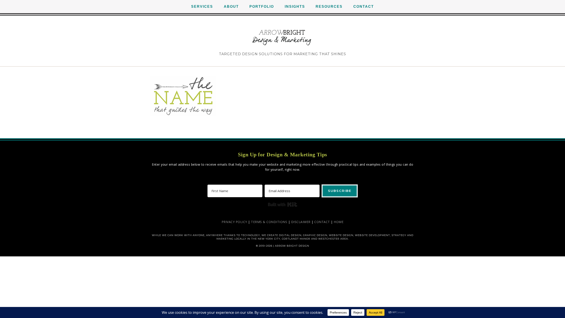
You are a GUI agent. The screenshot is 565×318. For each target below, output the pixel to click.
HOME (338, 222)
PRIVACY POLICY (234, 222)
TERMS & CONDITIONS (269, 222)
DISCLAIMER (301, 222)
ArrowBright (282, 37)
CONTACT (322, 222)
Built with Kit (282, 204)
